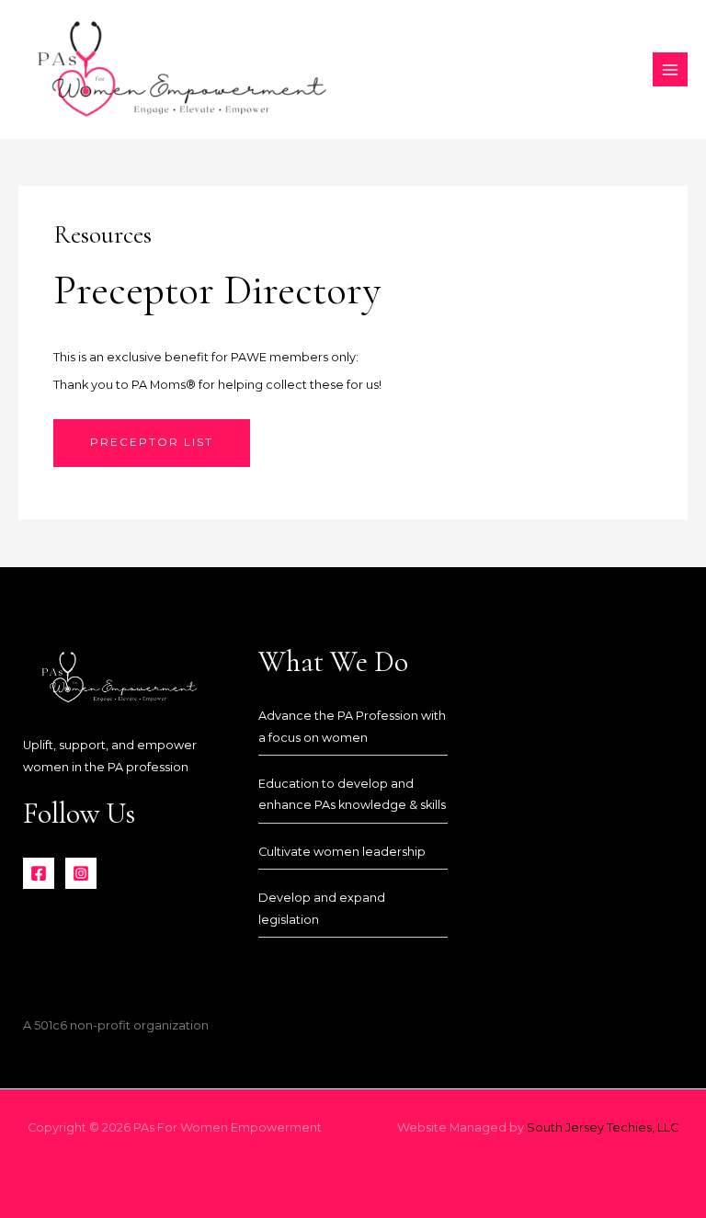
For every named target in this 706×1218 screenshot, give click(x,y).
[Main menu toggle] (670, 69)
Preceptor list (151, 442)
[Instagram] (81, 873)
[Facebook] (38, 873)
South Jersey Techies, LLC (602, 1127)
